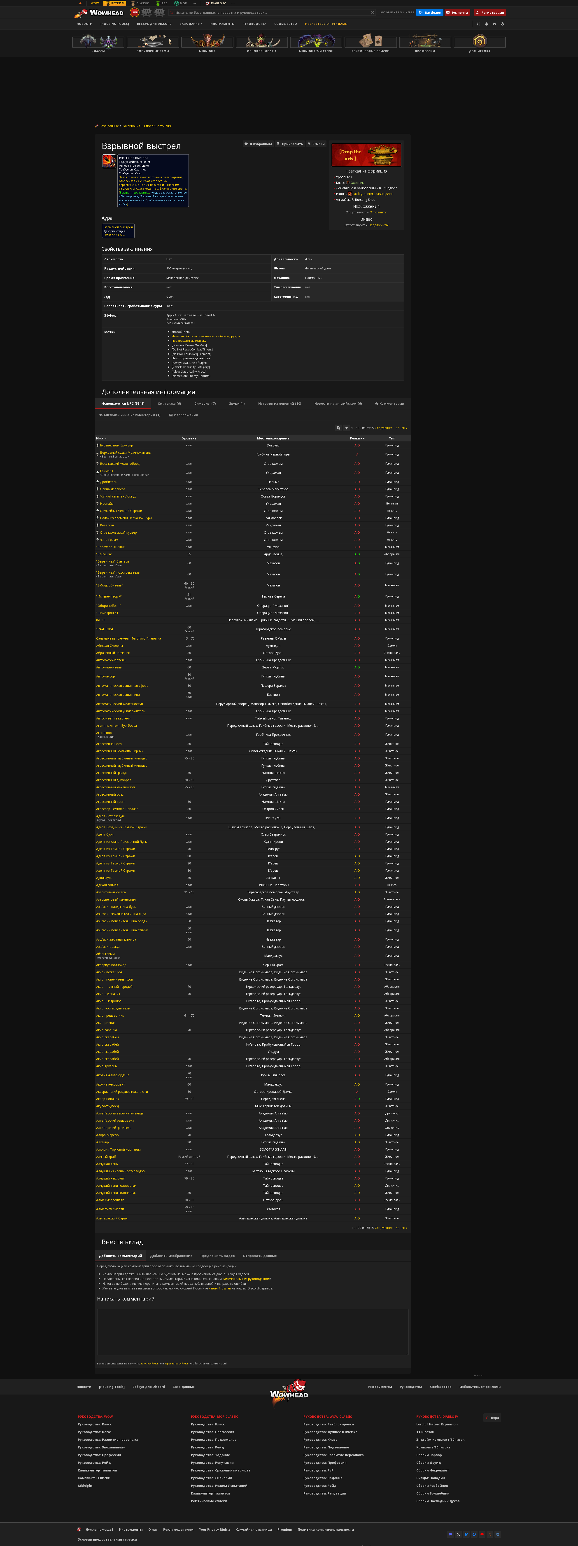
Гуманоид (392, 445)
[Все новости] (80, 3)
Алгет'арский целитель (113, 1128)
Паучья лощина (292, 899)
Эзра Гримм (109, 539)
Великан (392, 503)
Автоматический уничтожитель (120, 711)
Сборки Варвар (429, 1455)
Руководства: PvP (318, 1470)
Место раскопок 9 (301, 725)
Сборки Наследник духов (438, 1501)
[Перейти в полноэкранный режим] (478, 24)
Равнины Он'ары (273, 638)
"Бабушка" (104, 554)
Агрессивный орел (110, 794)
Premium (284, 1529)
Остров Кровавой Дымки (273, 1091)
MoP (183, 3)
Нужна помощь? (99, 1529)
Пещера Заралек (273, 685)
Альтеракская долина (255, 1218)
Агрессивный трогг (110, 801)
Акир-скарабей (107, 1037)
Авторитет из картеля (113, 718)
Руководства (254, 24)
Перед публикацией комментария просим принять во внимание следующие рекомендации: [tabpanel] (185, 1314)
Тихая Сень (269, 899)
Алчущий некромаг (110, 1178)
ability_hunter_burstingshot (373, 193)
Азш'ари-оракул (108, 946)
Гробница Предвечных (273, 660)
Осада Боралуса (273, 496)
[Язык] (502, 24)
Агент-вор (104, 733)
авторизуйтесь (149, 1363)
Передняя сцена (273, 1099)
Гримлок (106, 471)
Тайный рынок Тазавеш (273, 718)
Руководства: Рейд (94, 1462)
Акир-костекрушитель (113, 1008)
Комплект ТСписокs (433, 1447)
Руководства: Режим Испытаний (219, 1485)
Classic (142, 3)
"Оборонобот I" (108, 605)
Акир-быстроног (108, 1001)
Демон (392, 645)
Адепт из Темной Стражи (115, 849)
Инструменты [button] (222, 24)
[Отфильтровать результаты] (346, 428)
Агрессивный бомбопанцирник (119, 751)
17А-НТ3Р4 (104, 629)
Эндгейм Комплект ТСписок (440, 1439)
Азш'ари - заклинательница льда (121, 914)
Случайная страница (254, 1529)
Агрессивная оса (109, 744)
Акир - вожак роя (109, 972)
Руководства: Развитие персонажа (108, 1439)
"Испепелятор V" (109, 596)
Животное (392, 744)
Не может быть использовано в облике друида (206, 336)
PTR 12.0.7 (159, 12)
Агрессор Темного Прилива (117, 809)
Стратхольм (273, 463)
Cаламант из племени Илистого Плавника (128, 638)
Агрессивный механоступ (115, 787)
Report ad (478, 1375)
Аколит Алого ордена (112, 1075)
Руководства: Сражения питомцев (221, 1470)
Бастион (273, 694)
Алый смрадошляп (110, 1200)
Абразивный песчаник (113, 653)
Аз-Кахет (273, 878)
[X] (458, 1534)
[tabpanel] (253, 827)
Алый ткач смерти (110, 1209)
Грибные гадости (272, 620)
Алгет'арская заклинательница (120, 1113)
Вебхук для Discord (154, 24)
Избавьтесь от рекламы (326, 24)
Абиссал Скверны (109, 645)
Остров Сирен (273, 809)
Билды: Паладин (430, 1478)
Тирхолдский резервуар (263, 986)
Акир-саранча (106, 1030)
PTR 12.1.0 (146, 12)
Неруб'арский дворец (232, 704)
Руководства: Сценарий (211, 1478)
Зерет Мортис (273, 667)
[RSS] (490, 1534)
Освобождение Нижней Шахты (302, 704)
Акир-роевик (105, 1023)
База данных (191, 24)
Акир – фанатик (108, 994)
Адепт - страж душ (110, 816)
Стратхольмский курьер (118, 532)
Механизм (392, 547)
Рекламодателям (178, 1529)
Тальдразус (292, 986)
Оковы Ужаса (248, 899)
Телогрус (273, 849)
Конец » (402, 428)
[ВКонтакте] (497, 1534)
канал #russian (220, 1288)
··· (194, 3)
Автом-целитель (109, 667)
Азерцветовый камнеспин (116, 899)
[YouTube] (482, 1534)
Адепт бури (105, 834)
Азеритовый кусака (111, 892)
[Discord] (450, 1534)
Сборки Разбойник (432, 1485)
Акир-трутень (106, 1066)
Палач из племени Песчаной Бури (126, 518)
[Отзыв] (494, 24)
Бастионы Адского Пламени (273, 1171)
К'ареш (273, 856)
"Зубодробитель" (109, 585)
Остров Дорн (273, 653)
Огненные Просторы (273, 885)
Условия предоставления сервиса (107, 1539)
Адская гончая (107, 885)
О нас (153, 1529)
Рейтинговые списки (209, 1501)
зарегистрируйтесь (177, 1363)
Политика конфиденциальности (326, 1529)
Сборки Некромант (432, 1470)
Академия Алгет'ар (273, 794)
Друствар (273, 780)
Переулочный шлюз (243, 620)
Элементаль (392, 653)
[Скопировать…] (338, 428)
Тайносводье (273, 744)
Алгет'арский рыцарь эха (115, 1120)
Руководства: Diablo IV (437, 1416)
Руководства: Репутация (212, 1462)
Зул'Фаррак (273, 518)
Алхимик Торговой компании (118, 1149)
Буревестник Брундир (116, 445)
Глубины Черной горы (273, 454)
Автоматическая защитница (118, 694)
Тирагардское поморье (273, 629)
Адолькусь (104, 878)
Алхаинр (102, 1142)
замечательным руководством (246, 1279)
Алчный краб (106, 1156)
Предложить (378, 225)
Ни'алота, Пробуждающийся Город (273, 1001)
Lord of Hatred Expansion (437, 1424)
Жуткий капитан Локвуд (118, 496)
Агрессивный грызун (111, 773)
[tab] (123, 403)
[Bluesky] (466, 1534)
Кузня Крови (273, 841)
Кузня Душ (273, 818)
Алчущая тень (107, 1164)
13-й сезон (425, 1432)
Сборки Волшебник (432, 1493)
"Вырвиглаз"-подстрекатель (118, 572)
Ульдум (273, 1051)
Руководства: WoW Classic (327, 1416)
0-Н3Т (100, 620)
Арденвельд (273, 554)
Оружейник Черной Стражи (121, 511)
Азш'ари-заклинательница (116, 939)
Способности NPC (158, 126)
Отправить (378, 212)
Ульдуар (273, 445)
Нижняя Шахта (273, 773)
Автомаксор (105, 676)
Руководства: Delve (94, 1432)
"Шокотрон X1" (108, 613)
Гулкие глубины (273, 676)
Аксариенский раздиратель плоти (122, 1091)
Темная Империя (273, 1015)
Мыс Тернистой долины (273, 1106)
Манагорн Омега (263, 704)
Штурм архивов (240, 827)
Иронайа (107, 503)
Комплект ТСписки (94, 1478)
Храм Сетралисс (273, 834)
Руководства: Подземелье (214, 1439)
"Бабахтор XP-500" (110, 547)
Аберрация (392, 554)
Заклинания (131, 126)
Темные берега (273, 596)
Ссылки (318, 144)
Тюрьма (273, 482)
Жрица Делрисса (112, 489)
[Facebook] (474, 1534)
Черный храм (273, 965)
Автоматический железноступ (119, 704)
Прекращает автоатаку (189, 341)
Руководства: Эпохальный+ (101, 1447)
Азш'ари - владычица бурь (116, 906)
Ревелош (107, 525)
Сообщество (285, 24)
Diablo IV (218, 3)
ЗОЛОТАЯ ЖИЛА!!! (273, 1149)
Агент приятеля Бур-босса (116, 725)
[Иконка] (109, 161)
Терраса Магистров (273, 489)
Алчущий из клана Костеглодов (120, 1171)
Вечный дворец (273, 906)
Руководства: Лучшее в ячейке (330, 1432)
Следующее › (384, 428)
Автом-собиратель (111, 660)
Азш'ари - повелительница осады (121, 921)
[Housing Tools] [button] (114, 24)
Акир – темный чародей (114, 986)
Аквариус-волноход (111, 965)
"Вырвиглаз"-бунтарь (112, 561)
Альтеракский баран (112, 1218)
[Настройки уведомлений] (486, 24)
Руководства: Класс (95, 1424)
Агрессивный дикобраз (113, 780)
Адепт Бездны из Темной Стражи (121, 827)
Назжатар (273, 921)
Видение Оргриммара (255, 972)
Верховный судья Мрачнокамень (125, 452)
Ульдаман (273, 472)
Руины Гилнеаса (273, 1075)
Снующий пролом (301, 620)
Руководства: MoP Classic (214, 1416)
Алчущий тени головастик (116, 1185)
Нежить (392, 511)
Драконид (392, 1113)
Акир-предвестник (110, 1015)
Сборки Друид (428, 1462)
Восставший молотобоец (120, 463)
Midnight (85, 1485)
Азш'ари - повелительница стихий (122, 930)
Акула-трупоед (107, 1106)
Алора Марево (107, 1135)
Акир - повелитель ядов (114, 979)
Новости (85, 24)
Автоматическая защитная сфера (122, 685)
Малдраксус (273, 955)
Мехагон (273, 563)
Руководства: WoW (95, 1416)
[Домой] (100, 12)
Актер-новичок (107, 1099)
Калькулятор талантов (97, 1470)
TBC (164, 3)
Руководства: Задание (210, 1455)
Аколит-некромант (110, 1084)
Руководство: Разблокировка (328, 1424)
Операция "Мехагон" (273, 605)
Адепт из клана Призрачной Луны (121, 841)
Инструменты (380, 1387)
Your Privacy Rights (215, 1529)
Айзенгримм (105, 954)
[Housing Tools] (112, 1387)
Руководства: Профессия (99, 1455)
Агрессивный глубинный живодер (121, 758)
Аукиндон (273, 645)
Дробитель (108, 482)
